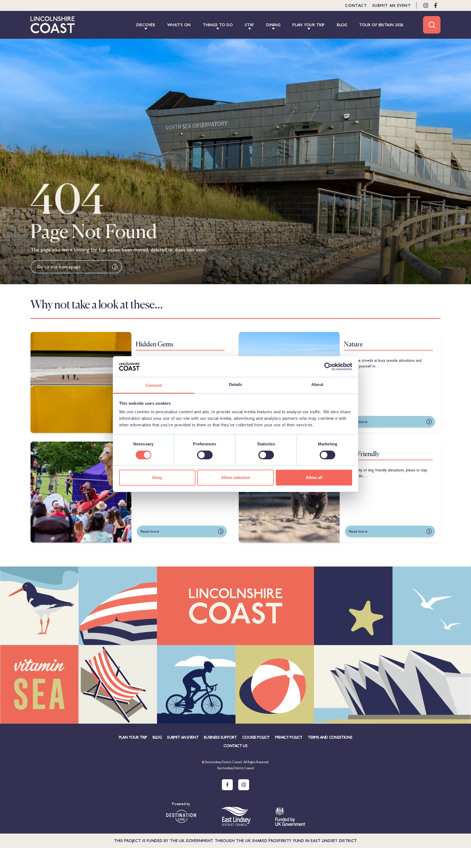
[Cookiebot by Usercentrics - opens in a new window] (328, 366)
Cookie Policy (256, 737)
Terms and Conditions (330, 737)
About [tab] (317, 384)
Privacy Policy (288, 737)
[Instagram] (426, 5)
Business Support (220, 737)
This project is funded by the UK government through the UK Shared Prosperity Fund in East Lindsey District (235, 840)
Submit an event (391, 5)
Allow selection (235, 477)
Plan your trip (133, 737)
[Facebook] (435, 5)
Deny (157, 477)
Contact (356, 5)
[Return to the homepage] (53, 24)
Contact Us (235, 746)
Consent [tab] (154, 385)
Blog (157, 737)
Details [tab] (235, 384)
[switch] (205, 455)
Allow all (314, 477)
